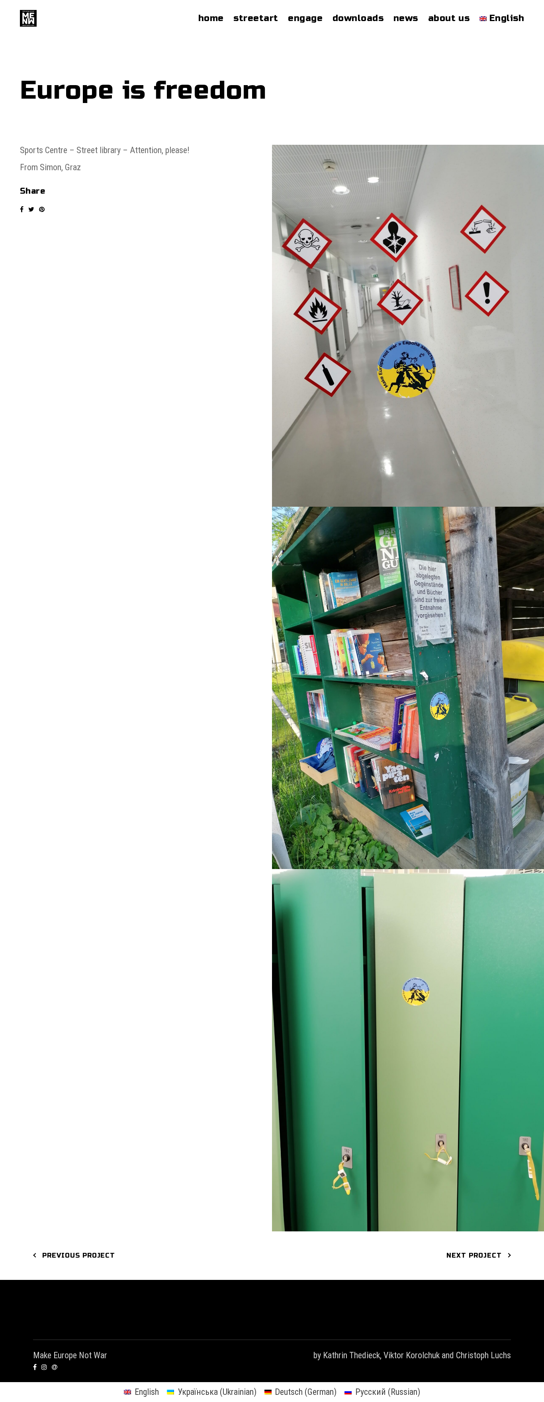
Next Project (474, 1255)
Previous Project (78, 1255)
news (405, 18)
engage (305, 18)
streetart (255, 18)
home (211, 18)
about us (449, 18)
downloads (358, 18)
